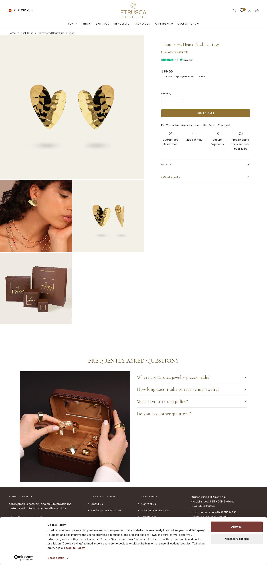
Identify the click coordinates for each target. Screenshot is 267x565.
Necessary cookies (237, 538)
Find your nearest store (106, 510)
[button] (235, 10)
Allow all (236, 526)
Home (12, 33)
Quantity (166, 93)
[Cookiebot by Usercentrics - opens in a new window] (23, 558)
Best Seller (27, 33)
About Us (97, 504)
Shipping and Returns (155, 510)
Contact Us (148, 504)
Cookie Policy (75, 547)
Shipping (178, 76)
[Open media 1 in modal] (138, 41)
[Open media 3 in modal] (138, 186)
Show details (56, 557)
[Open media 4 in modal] (65, 259)
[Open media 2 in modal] (65, 186)
